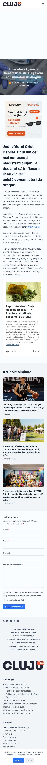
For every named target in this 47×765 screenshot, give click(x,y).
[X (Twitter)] (7, 621)
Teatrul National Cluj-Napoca (16, 727)
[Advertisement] (23, 33)
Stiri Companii (9, 740)
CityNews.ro (33, 227)
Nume (6, 529)
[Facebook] (4, 621)
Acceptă (18, 760)
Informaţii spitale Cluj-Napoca (24, 650)
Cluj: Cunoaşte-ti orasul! (23, 636)
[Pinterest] (14, 621)
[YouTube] (18, 621)
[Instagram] (11, 621)
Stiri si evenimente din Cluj (24, 629)
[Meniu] (43, 4)
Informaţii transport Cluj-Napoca (23, 646)
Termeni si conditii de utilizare (23, 632)
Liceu (19, 85)
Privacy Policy (20, 600)
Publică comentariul (14, 607)
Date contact (12, 697)
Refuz (29, 760)
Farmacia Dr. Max (11, 743)
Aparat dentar (9, 746)
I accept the (15, 600)
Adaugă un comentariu (13, 565)
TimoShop (7, 734)
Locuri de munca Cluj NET (15, 730)
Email (6, 541)
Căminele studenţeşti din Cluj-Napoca (23, 639)
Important (26, 85)
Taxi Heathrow (9, 737)
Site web (6, 553)
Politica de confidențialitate (18, 691)
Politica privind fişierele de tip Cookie (23, 694)
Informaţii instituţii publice (23, 643)
